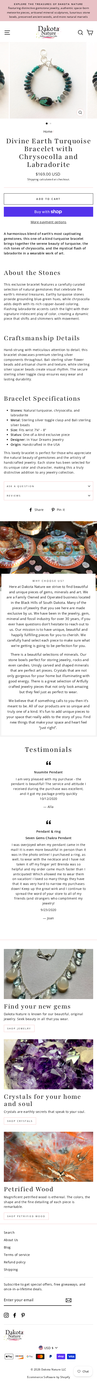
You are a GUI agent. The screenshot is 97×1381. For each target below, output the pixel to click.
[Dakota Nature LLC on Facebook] (14, 1315)
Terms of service (17, 1255)
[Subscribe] (69, 1300)
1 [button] (47, 124)
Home (47, 131)
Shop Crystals (20, 1121)
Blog (7, 1247)
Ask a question (21, 486)
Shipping (33, 179)
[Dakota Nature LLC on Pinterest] (23, 1315)
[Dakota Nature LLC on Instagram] (6, 1315)
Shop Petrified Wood (26, 1216)
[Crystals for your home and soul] (48, 1064)
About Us (11, 1240)
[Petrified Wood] (48, 1157)
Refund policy (14, 1262)
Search (9, 1232)
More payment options (49, 222)
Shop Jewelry (19, 1028)
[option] (48, 10)
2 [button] (51, 124)
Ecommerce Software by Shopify (48, 1377)
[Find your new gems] (48, 974)
